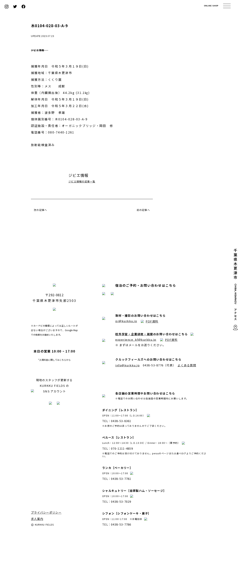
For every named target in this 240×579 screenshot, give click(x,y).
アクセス (235, 319)
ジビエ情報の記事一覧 (81, 181)
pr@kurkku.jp (126, 321)
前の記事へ (143, 210)
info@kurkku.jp (127, 365)
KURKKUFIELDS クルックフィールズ (120, 6)
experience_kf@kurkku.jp (135, 339)
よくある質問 (187, 365)
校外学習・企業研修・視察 (134, 334)
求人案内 (37, 519)
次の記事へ (40, 210)
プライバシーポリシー (46, 512)
